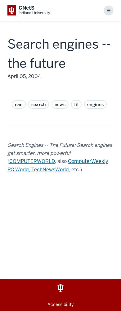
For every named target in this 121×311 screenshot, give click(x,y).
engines (95, 104)
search (38, 104)
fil (76, 104)
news (60, 104)
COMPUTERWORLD (32, 161)
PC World (18, 169)
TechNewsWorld (50, 169)
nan (19, 104)
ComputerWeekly (88, 161)
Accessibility (60, 304)
